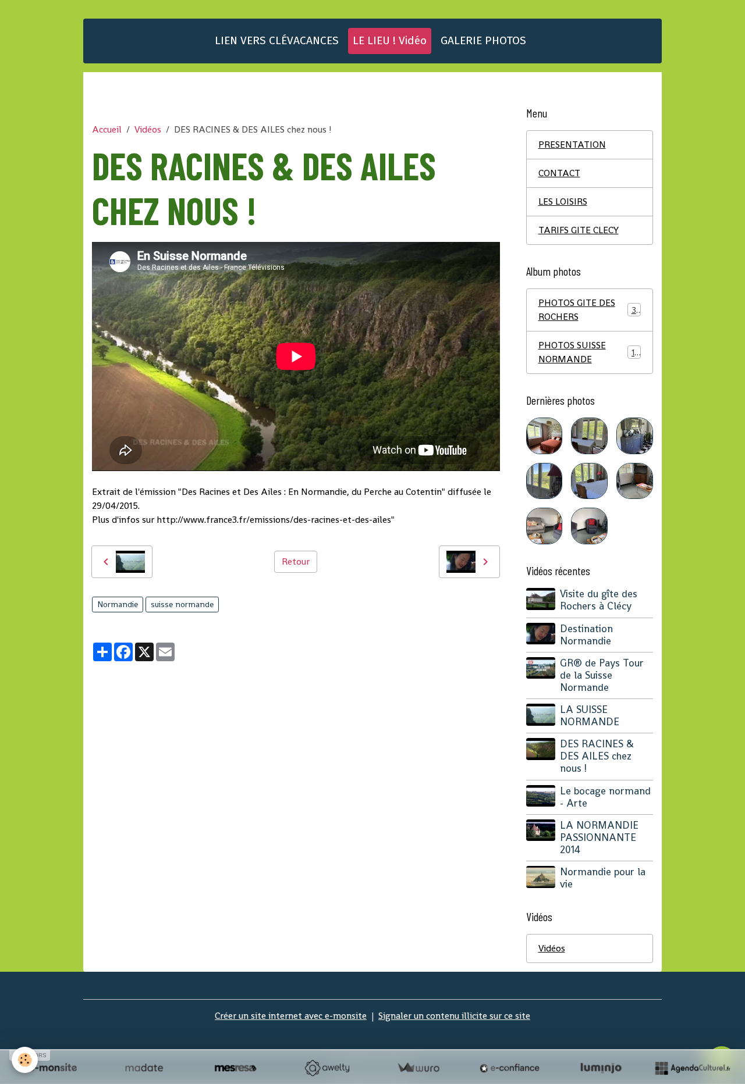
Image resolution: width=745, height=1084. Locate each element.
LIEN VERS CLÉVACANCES (277, 40)
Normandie (117, 604)
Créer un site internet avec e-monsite (291, 1016)
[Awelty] (327, 1068)
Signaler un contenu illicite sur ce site (454, 1016)
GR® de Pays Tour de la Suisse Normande (602, 675)
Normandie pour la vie (602, 877)
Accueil (107, 129)
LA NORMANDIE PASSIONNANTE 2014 (599, 837)
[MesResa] (235, 1068)
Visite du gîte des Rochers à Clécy (598, 599)
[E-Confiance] (510, 1068)
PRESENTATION (572, 144)
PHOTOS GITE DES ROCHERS (588, 310)
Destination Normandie (586, 634)
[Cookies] (25, 1060)
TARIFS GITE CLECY (578, 230)
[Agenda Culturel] (692, 1068)
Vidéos (147, 129)
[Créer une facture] (418, 1068)
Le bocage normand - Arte (605, 797)
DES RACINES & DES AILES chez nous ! (597, 756)
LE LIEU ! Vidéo (390, 40)
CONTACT (559, 173)
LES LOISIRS (562, 201)
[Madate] (144, 1068)
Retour (296, 561)
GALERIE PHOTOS (483, 40)
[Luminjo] (601, 1068)
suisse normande (182, 604)
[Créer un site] (53, 1068)
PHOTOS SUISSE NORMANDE (588, 352)
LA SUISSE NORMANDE (589, 715)
